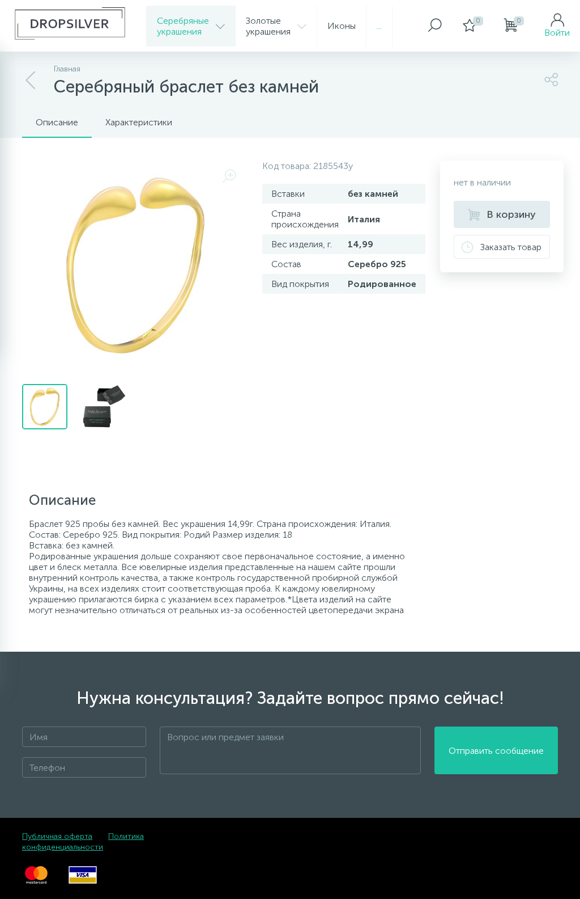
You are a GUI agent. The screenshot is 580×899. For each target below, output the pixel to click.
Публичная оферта (57, 836)
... (379, 25)
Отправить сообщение (496, 750)
